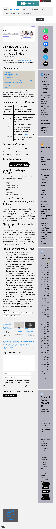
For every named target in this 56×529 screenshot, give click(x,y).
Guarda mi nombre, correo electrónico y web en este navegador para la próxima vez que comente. (18, 381)
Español (44, 1)
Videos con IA (43, 241)
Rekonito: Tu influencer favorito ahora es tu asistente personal (18, 348)
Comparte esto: (9, 85)
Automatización (45, 159)
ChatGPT (27, 134)
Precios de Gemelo (8, 75)
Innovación (43, 213)
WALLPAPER (43, 243)
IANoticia (44, 211)
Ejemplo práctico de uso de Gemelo (12, 82)
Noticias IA (35, 9)
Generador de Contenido (44, 187)
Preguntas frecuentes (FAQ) (10, 84)
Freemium (45, 175)
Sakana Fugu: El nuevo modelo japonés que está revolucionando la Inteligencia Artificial (48, 347)
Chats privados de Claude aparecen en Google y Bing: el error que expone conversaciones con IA (42, 288)
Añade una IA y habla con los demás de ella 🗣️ (17, 13)
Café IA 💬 (26, 9)
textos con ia (43, 240)
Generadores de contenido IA (15, 341)
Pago (13, 345)
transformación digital (27, 345)
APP (42, 158)
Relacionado (8, 87)
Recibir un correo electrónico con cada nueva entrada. (19, 391)
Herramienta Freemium (44, 202)
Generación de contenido (44, 181)
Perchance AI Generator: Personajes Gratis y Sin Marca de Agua (46, 96)
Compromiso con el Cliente (19, 344)
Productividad (18, 345)
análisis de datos (44, 155)
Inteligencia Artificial (7, 345)
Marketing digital (45, 224)
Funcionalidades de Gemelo (10, 74)
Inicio (5, 9)
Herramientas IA (14, 9)
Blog (42, 9)
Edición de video (44, 171)
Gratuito (42, 192)
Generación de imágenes (44, 184)
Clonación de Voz (8, 344)
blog (42, 161)
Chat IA (6, 341)
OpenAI (42, 228)
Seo (48, 238)
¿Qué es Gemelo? (7, 72)
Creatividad (43, 169)
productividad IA (44, 236)
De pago (48, 169)
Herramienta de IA (44, 194)
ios (41, 220)
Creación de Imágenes (45, 167)
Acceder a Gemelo (8, 77)
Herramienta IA (44, 209)
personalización (44, 230)
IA (29, 344)
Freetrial (43, 179)
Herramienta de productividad (44, 199)
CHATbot (45, 161)
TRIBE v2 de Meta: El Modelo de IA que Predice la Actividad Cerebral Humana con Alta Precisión (30, 331)
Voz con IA (16, 342)
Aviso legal (10, 511)
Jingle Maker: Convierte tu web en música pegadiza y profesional (45, 441)
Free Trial (44, 177)
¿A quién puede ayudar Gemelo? (11, 79)
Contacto (10, 519)
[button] (3, 527)
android (42, 154)
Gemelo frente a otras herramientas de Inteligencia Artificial (18, 80)
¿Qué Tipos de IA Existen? (10, 347)
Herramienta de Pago (44, 196)
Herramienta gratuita (44, 205)
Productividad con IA (9, 342)
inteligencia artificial (25, 60)
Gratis (27, 344)
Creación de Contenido (43, 165)
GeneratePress (36, 526)
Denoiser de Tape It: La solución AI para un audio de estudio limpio (45, 416)
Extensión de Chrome (45, 172)
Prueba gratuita (44, 238)
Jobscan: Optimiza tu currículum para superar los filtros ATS (45, 427)
